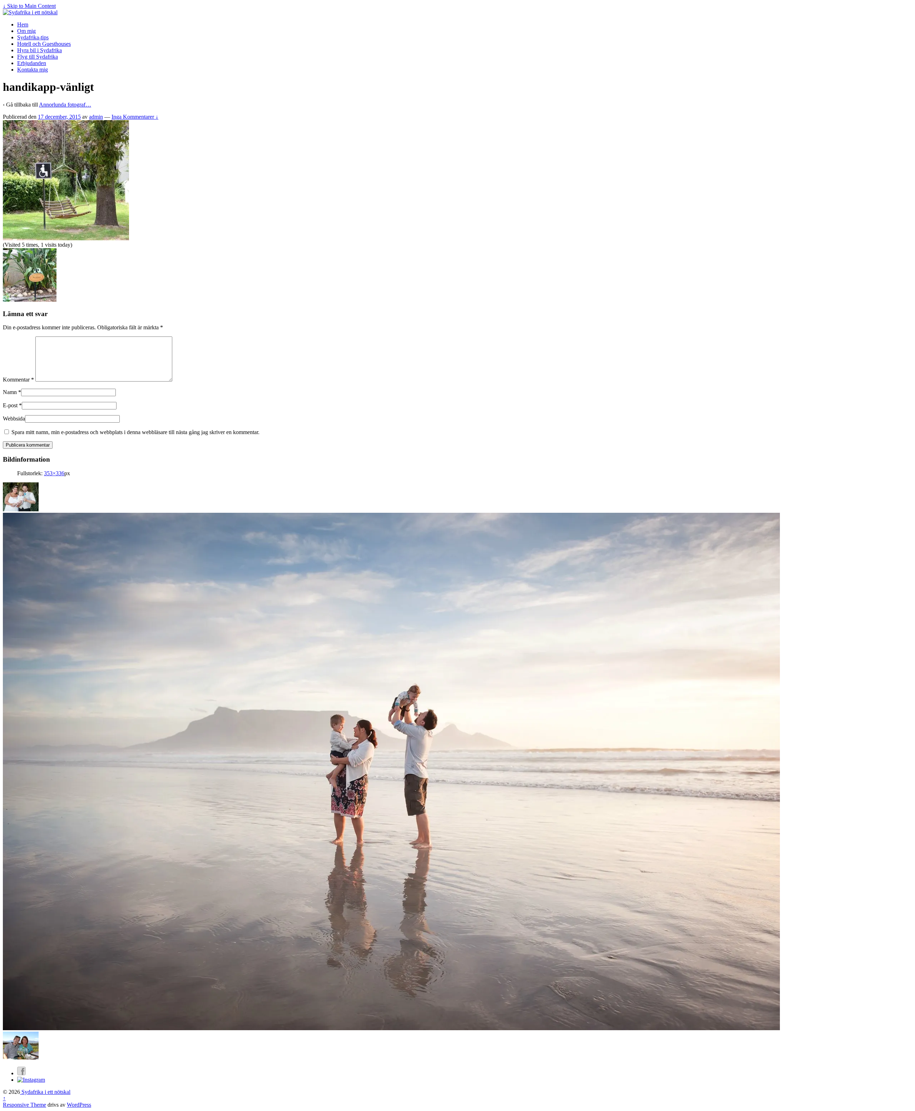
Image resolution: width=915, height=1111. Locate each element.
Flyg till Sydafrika (37, 57)
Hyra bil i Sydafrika (39, 50)
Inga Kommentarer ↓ (135, 117)
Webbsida (14, 419)
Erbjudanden (31, 63)
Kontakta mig (32, 70)
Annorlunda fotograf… (65, 105)
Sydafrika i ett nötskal (45, 1092)
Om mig (26, 31)
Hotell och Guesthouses (44, 44)
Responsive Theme (24, 1105)
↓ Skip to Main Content (29, 6)
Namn (10, 392)
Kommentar (18, 380)
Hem (22, 24)
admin (96, 117)
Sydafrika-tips (33, 37)
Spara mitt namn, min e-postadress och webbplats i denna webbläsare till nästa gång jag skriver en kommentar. (135, 432)
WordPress (79, 1105)
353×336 (54, 473)
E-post (10, 405)
